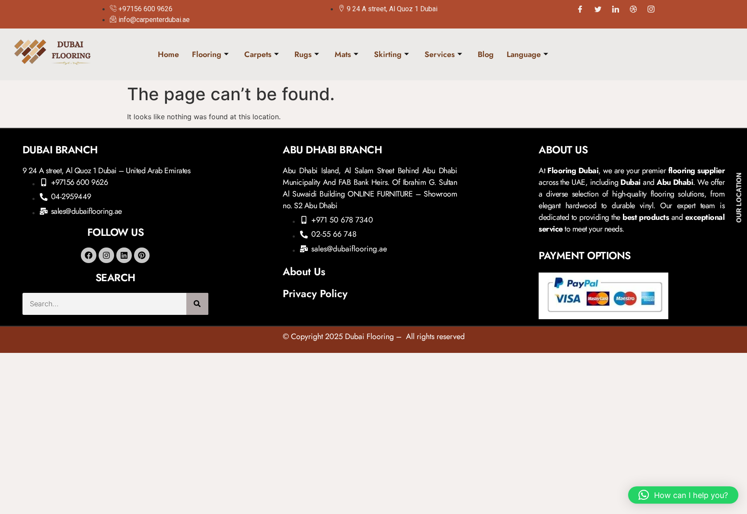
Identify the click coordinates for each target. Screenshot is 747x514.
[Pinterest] (142, 255)
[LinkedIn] (615, 9)
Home (168, 54)
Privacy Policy (315, 293)
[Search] (197, 304)
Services (440, 54)
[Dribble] (633, 9)
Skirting (388, 54)
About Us (304, 271)
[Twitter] (597, 9)
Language (524, 54)
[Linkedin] (124, 255)
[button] (683, 495)
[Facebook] (580, 9)
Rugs (303, 54)
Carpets (257, 54)
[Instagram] (651, 9)
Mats (343, 54)
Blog (486, 54)
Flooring (206, 54)
